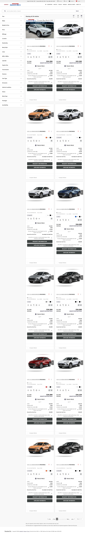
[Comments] (49, 57)
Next (68, 519)
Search (77, 11)
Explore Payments (40, 89)
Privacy (28, 531)
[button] (46, 4)
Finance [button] (65, 4)
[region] (39, 77)
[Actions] (51, 46)
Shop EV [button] (55, 4)
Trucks (60, 4)
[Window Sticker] (51, 57)
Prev (53, 519)
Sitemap (25, 531)
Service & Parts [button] (71, 4)
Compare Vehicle (33, 99)
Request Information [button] (40, 86)
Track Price (41, 66)
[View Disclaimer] (39, 57)
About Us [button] (78, 4)
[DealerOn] (8, 531)
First (49, 519)
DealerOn (21, 531)
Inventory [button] (49, 4)
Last (72, 519)
